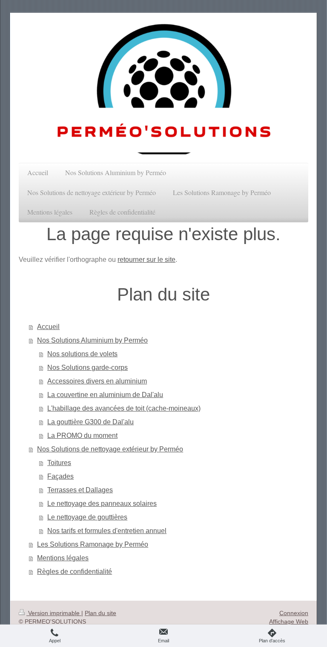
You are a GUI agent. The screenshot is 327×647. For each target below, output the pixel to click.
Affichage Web (288, 621)
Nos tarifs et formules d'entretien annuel (106, 530)
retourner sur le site (146, 259)
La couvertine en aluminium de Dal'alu (105, 394)
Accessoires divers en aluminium (97, 381)
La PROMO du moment (82, 435)
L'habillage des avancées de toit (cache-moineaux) (124, 408)
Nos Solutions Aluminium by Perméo (92, 340)
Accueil (48, 326)
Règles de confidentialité (74, 571)
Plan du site (100, 613)
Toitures (59, 462)
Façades (60, 476)
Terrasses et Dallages (80, 490)
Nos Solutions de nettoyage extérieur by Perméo (110, 449)
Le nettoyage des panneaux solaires (102, 503)
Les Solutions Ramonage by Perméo (92, 544)
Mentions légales (63, 558)
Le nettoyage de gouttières (87, 517)
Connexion (293, 613)
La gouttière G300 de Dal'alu (90, 422)
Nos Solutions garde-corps (87, 367)
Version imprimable (53, 613)
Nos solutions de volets (82, 354)
